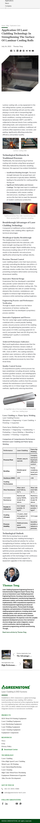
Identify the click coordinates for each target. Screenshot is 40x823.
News (7, 3)
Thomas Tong (18, 46)
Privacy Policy (6, 746)
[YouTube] (17, 804)
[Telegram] (26, 50)
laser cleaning (7, 770)
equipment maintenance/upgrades (14, 775)
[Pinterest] (23, 50)
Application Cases (15, 25)
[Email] (32, 50)
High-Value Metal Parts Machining (14, 772)
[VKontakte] (29, 50)
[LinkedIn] (17, 50)
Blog (7, 25)
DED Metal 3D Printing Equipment (14, 718)
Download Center (11, 749)
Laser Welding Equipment (11, 727)
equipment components (10, 733)
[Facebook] (11, 50)
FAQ (3, 744)
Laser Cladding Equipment (11, 721)
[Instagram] (14, 804)
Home (3, 25)
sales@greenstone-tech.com (15, 792)
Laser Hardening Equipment (12, 724)
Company (8, 6)
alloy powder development (11, 778)
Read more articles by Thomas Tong (14, 632)
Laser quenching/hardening (11, 767)
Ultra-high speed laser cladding (13, 761)
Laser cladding (7, 758)
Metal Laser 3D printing (10, 764)
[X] (14, 50)
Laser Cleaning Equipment (11, 730)
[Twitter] (10, 804)
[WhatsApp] (20, 50)
